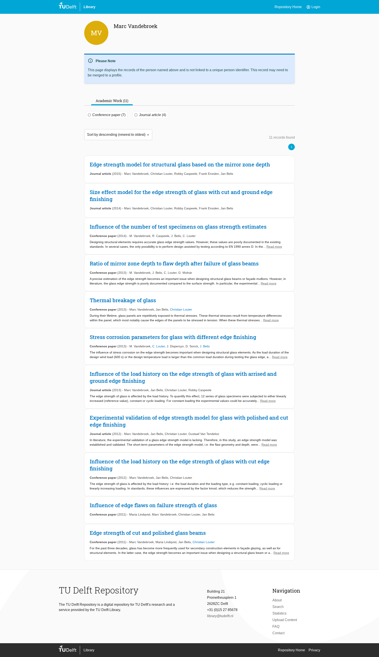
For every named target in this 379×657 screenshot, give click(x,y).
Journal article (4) (152, 115)
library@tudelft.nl (220, 616)
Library (89, 7)
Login (313, 7)
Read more (274, 246)
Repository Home (288, 7)
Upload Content (284, 620)
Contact (278, 633)
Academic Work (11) (112, 100)
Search (278, 607)
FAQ (275, 626)
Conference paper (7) (108, 115)
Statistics (279, 613)
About (277, 600)
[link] (189, 169)
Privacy (314, 650)
